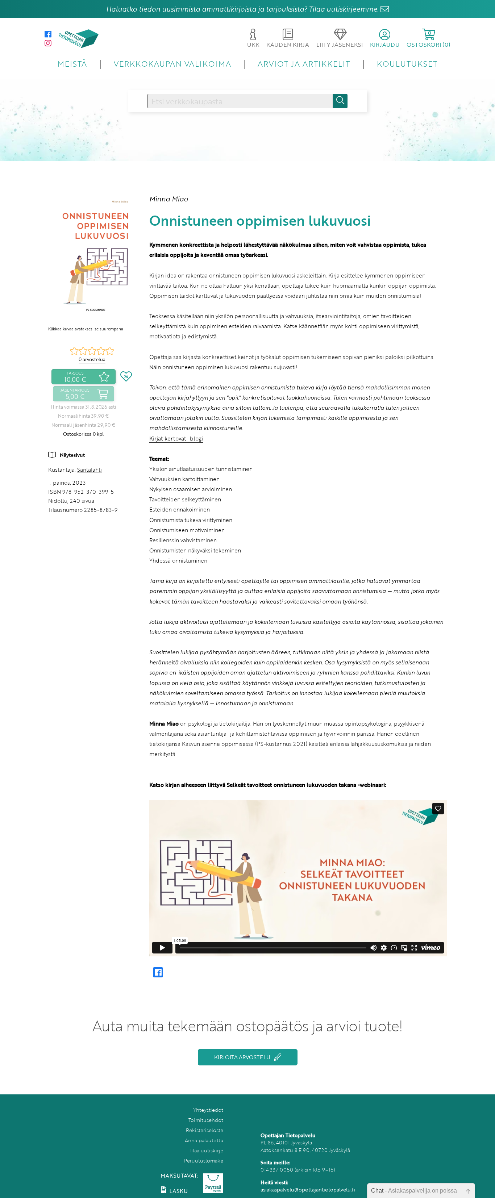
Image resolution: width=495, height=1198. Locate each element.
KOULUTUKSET (407, 63)
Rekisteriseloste (204, 1130)
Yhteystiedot (208, 1110)
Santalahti (89, 469)
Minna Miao (168, 198)
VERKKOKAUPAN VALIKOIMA (172, 63)
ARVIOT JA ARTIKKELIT (304, 63)
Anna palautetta (204, 1140)
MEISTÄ (72, 63)
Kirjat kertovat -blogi (176, 438)
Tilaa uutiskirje (206, 1150)
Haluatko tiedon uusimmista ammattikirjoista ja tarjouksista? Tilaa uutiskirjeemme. (242, 9)
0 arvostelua (92, 359)
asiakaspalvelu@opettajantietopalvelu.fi (308, 1189)
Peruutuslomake (203, 1160)
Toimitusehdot (205, 1120)
